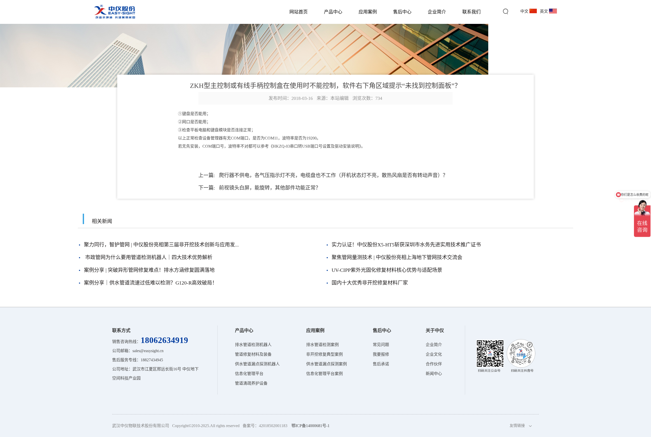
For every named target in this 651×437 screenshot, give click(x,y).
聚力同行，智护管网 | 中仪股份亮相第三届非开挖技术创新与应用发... (161, 244)
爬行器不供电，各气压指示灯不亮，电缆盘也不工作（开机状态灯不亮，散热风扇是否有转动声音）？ (333, 175)
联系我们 (471, 11)
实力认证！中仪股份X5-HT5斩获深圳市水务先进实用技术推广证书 (406, 244)
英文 (544, 11)
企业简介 (437, 11)
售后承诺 (381, 364)
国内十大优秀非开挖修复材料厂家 (370, 283)
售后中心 (402, 11)
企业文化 (434, 354)
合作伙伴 (434, 364)
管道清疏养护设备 (251, 383)
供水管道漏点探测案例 (326, 364)
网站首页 (298, 11)
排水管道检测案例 (322, 344)
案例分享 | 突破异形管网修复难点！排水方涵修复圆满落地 (149, 270)
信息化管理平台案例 (324, 373)
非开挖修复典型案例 (324, 354)
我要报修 (381, 354)
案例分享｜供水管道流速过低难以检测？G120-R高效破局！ (150, 283)
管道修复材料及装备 (253, 354)
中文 (524, 11)
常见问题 (381, 344)
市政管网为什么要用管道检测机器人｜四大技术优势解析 (148, 257)
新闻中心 (434, 373)
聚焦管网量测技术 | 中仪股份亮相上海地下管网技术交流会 (397, 257)
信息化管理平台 (249, 373)
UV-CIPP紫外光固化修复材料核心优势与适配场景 (387, 270)
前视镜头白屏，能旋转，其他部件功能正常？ (270, 188)
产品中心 (333, 11)
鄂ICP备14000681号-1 (310, 426)
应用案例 (368, 11)
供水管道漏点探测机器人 (257, 364)
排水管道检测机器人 (253, 344)
